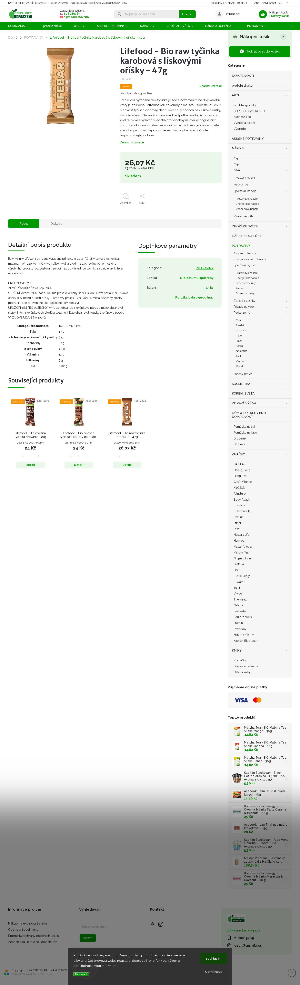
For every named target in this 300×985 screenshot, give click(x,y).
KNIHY (237, 650)
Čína (238, 320)
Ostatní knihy (242, 672)
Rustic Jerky (242, 576)
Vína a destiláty (244, 216)
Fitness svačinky (246, 283)
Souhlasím (213, 958)
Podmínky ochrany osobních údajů (33, 936)
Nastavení (81, 974)
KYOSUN (239, 487)
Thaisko (240, 366)
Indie (239, 335)
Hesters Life (241, 534)
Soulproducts (243, 617)
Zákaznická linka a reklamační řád (32, 942)
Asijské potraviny (245, 253)
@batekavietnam (160, 924)
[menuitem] (22, 26)
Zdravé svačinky (245, 300)
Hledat (187, 14)
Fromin (238, 623)
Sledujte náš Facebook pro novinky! (152, 924)
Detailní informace (132, 142)
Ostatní (238, 605)
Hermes (239, 540)
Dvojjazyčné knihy (246, 666)
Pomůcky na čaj (244, 426)
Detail (30, 465)
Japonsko (241, 330)
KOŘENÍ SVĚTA (243, 393)
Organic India (242, 558)
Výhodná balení (244, 122)
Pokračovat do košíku (263, 51)
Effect (237, 523)
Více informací (105, 966)
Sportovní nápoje (245, 191)
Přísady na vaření (245, 306)
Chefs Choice (243, 481)
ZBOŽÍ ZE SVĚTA (245, 226)
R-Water (239, 582)
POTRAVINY (241, 246)
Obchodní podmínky (268, 3)
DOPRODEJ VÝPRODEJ (249, 111)
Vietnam (241, 361)
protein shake (242, 85)
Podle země (242, 312)
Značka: (211, 85)
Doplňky (239, 444)
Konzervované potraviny (250, 259)
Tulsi (237, 587)
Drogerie (240, 438)
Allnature (240, 493)
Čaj (236, 158)
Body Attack (242, 499)
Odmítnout (213, 971)
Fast (236, 529)
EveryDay (240, 629)
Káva (237, 170)
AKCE (236, 95)
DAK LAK (240, 464)
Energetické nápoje (247, 203)
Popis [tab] (23, 224)
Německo (241, 350)
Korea (239, 345)
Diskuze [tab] (56, 224)
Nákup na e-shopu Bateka (229, 3)
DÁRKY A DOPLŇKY (247, 236)
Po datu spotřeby (245, 105)
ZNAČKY (238, 454)
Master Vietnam (245, 177)
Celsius (238, 517)
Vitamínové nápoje (247, 208)
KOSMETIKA (241, 384)
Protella (239, 564)
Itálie (239, 340)
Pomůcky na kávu (245, 432)
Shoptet (26, 974)
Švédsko (241, 325)
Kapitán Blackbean (246, 640)
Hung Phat (240, 475)
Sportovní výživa (245, 265)
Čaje (236, 164)
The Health (241, 599)
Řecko (239, 356)
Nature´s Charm (244, 634)
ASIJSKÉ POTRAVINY (248, 139)
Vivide (238, 593)
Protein (240, 288)
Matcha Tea (241, 185)
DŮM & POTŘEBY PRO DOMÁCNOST (249, 414)
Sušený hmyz (243, 374)
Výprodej (240, 128)
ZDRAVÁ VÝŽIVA (244, 403)
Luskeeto (240, 611)
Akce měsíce (242, 117)
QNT (237, 570)
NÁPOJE (238, 148)
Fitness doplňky (245, 293)
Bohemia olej (242, 511)
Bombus (239, 505)
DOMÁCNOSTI (243, 76)
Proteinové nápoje (247, 198)
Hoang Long (242, 470)
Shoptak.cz (47, 974)
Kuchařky (240, 660)
